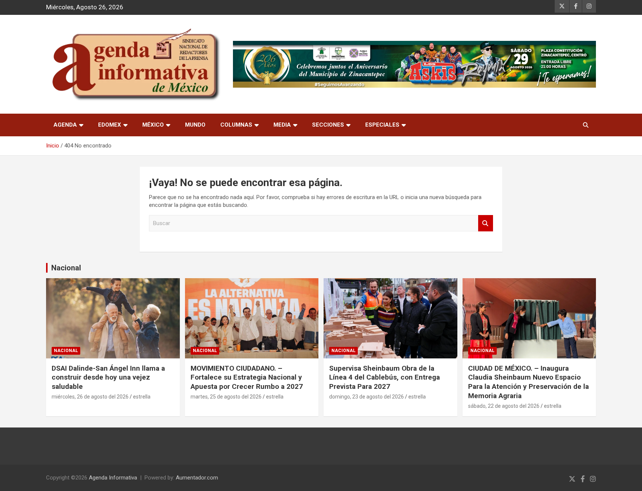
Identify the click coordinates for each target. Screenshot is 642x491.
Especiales (382, 124)
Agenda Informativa (113, 477)
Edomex (109, 124)
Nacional (66, 267)
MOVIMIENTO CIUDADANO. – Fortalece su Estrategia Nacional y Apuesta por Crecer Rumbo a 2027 (247, 377)
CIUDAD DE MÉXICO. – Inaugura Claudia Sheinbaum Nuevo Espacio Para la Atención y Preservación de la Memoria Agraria (528, 382)
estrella (141, 397)
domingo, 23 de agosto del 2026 (366, 397)
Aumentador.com (197, 477)
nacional (66, 350)
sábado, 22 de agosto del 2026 (503, 406)
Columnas (236, 124)
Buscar (485, 223)
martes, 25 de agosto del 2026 (226, 397)
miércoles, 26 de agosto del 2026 (90, 397)
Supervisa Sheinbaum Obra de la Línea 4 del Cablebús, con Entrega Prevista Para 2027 (384, 377)
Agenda (65, 124)
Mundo (195, 124)
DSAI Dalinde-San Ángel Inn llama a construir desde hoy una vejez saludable (108, 377)
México (153, 124)
